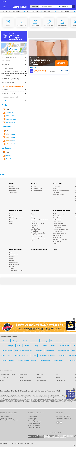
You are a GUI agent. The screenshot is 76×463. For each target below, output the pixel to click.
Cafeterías (27, 345)
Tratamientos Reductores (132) (12, 86)
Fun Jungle (40, 374)
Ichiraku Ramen (41, 380)
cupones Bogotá (6, 355)
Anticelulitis (57, 216)
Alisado (33, 187)
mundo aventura (59, 360)
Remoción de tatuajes (38, 239)
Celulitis (12, 187)
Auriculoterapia (58, 218)
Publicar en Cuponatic (34, 425)
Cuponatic (8, 155)
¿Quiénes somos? (32, 416)
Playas (45, 345)
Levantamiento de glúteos (61, 229)
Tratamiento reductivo (60, 239)
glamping (39, 350)
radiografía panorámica (47, 355)
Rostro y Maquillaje (15, 210)
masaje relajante (45, 360)
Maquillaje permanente (16, 218)
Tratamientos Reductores (61, 210)
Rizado (11, 266)
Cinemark (2, 380)
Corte (11, 258)
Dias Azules (47, 11)
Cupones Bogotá (64, 345)
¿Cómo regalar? (32, 420)
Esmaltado (56, 187)
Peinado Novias (14, 264)
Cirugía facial (35, 218)
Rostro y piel (35, 210)
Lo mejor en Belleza (9, 57)
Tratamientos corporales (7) (12, 71)
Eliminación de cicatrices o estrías (39, 220)
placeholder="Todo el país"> (67, 6)
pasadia (34, 355)
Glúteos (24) (6, 61)
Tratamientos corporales (39, 249)
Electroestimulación (59, 225)
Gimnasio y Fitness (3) (9, 93)
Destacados (16, 11)
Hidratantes (35, 225)
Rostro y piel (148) (8, 82)
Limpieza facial (35, 229)
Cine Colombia (4, 377)
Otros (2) (5, 90)
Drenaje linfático (58, 223)
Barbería (12, 253)
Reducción (12, 190)
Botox (33, 216)
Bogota (4, 1)
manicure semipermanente (23, 350)
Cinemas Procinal (23, 374)
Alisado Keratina (36, 190)
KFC (57, 374)
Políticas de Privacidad (6, 418)
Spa (2, 345)
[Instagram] (60, 422)
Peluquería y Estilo (15, 249)
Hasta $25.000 (9, 112)
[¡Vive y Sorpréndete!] (18, 6)
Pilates (53, 345)
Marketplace (9, 159)
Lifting (33, 227)
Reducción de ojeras (37, 235)
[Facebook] (57, 422)
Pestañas (12, 220)
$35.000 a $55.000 (10, 119)
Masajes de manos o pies (61, 190)
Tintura (11, 268)
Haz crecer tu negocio (34, 427)
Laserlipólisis (57, 227)
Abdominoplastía (58, 214)
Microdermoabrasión (38, 233)
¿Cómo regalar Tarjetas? (34, 423)
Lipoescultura (57, 231)
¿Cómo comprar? (32, 418)
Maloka (58, 377)
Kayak (25, 341)
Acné (32, 214)
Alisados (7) (6, 64)
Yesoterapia (57, 241)
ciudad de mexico (63, 350)
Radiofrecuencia (58, 235)
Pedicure (56, 192)
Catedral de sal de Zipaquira (7, 374)
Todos (7, 109)
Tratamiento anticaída (16, 270)
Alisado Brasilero (36, 188)
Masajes (36, 345)
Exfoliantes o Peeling (37, 223)
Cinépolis (21, 377)
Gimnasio (34, 341)
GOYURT (39, 377)
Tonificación (13, 192)
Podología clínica (58, 194)
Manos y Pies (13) (7, 68)
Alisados (34, 183)
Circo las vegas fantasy (25, 380)
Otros (11, 223)
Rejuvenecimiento (37, 237)
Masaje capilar (13, 262)
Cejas (11, 214)
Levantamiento (14, 188)
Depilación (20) (7, 75)
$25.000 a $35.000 (10, 116)
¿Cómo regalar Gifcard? (34, 422)
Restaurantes (5, 341)
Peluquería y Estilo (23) (10, 97)
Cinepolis (16, 341)
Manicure (56, 188)
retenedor (62, 355)
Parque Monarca (60, 380)
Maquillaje (34, 231)
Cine (66, 341)
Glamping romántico (7, 360)
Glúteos (11, 183)
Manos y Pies (57, 183)
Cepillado (12, 257)
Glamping (44, 341)
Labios (11, 216)
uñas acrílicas (50, 350)
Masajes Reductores (21, 355)
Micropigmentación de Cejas (27, 360)
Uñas (18, 345)
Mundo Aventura (55, 341)
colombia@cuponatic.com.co (63, 418)
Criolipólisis (57, 222)
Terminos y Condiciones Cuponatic (9, 420)
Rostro (11, 222)
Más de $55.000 (10, 122)
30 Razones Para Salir (63, 11)
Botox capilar (13, 255)
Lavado (11, 260)
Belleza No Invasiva (32, 11)
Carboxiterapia (58, 220)
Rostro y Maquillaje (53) (10, 79)
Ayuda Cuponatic (4, 416)
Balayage (10, 345)
